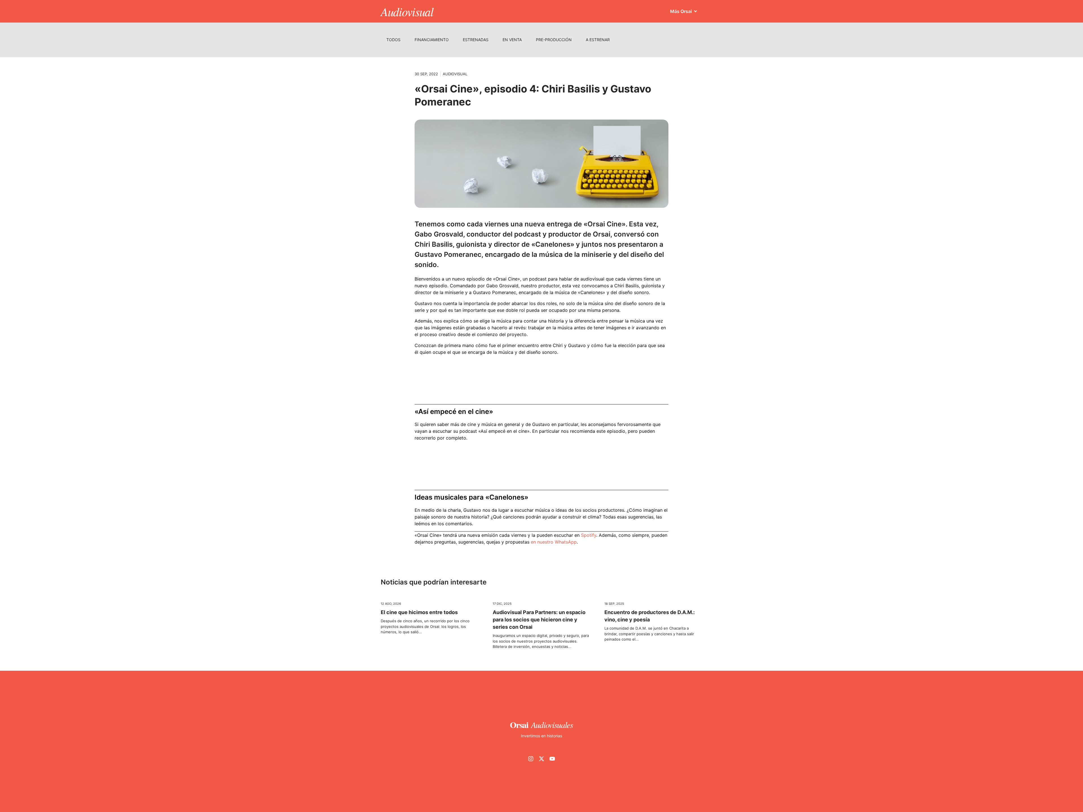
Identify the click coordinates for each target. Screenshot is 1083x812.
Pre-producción (554, 39)
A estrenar (598, 39)
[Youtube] (552, 758)
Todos (393, 39)
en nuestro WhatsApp (554, 542)
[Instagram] (530, 758)
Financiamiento (432, 39)
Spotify (588, 535)
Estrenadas (475, 39)
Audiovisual (407, 11)
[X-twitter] (541, 758)
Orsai (519, 724)
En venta (512, 39)
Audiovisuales (552, 724)
